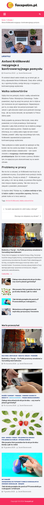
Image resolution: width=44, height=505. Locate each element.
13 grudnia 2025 (9, 447)
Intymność (6, 479)
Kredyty (5, 398)
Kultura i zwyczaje (9, 356)
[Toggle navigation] (4, 14)
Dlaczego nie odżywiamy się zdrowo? (27, 216)
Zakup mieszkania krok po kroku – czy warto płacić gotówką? (27, 280)
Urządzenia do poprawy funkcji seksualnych (20, 481)
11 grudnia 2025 (9, 492)
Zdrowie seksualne (9, 484)
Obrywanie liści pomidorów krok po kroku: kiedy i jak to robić (26, 290)
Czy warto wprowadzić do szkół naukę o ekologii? (21, 209)
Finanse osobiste (29, 395)
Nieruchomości (15, 398)
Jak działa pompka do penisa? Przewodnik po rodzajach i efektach (25, 301)
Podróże (34, 356)
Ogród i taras (11, 437)
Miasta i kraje (24, 356)
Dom (3, 437)
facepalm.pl (28, 501)
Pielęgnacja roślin (9, 440)
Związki (21, 484)
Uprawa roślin (24, 440)
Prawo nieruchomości (31, 398)
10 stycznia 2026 (9, 364)
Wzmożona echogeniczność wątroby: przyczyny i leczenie (25, 310)
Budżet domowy (8, 395)
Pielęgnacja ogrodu (26, 437)
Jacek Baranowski (25, 73)
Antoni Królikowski (12, 201)
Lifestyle (6, 56)
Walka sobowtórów (26, 201)
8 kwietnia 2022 (9, 73)
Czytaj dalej (5, 274)
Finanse (18, 395)
